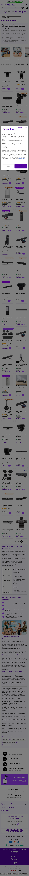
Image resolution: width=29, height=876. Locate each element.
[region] (14, 148)
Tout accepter (20, 166)
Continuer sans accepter (22, 127)
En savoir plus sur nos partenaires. (10, 162)
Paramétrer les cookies (8, 166)
